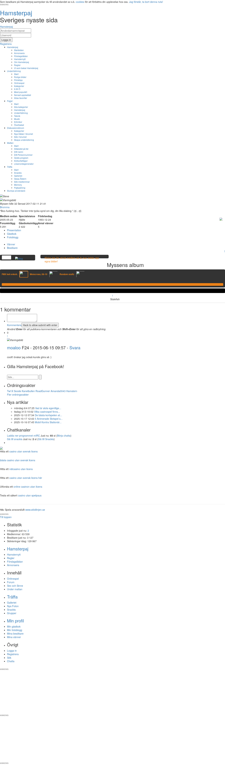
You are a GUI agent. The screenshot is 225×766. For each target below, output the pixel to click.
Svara (74, 347)
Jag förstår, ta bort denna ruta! (146, 2)
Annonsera (19, 53)
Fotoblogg (12, 237)
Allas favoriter (20, 97)
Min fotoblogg (14, 630)
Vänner (11, 244)
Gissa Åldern (20, 178)
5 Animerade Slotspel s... (49, 418)
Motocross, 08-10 (38, 274)
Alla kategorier (21, 106)
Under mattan (14, 589)
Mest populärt (20, 91)
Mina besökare (15, 633)
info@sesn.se (144, 666)
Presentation (14, 230)
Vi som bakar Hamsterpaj (26, 68)
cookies (80, 2)
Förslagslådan (21, 56)
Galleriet (18, 175)
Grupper (11, 613)
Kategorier (19, 85)
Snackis (18, 172)
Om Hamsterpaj (21, 62)
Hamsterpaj (12, 47)
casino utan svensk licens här (25, 478)
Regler (17, 65)
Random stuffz (67, 274)
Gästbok (11, 233)
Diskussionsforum (15, 127)
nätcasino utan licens (21, 469)
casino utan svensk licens (23, 451)
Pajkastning (19, 187)
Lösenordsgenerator (24, 163)
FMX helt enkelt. (10, 274)
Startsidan (19, 50)
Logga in (12, 650)
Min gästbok (14, 626)
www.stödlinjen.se (35, 509)
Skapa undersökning (24, 139)
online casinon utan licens (28, 486)
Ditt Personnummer (23, 154)
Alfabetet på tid (21, 148)
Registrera (13, 654)
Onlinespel (19, 82)
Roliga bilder (20, 76)
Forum (10, 582)
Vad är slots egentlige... (48, 408)
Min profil (15, 620)
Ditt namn (18, 151)
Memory (18, 184)
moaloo (14, 347)
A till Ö (17, 88)
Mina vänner (14, 637)
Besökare (12, 248)
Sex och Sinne (15, 585)
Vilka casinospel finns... (47, 411)
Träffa (9, 166)
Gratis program (21, 157)
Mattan (10, 142)
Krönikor (18, 121)
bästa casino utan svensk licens (17, 460)
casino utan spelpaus (29, 495)
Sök (9, 657)
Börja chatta (63, 435)
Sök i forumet (20, 136)
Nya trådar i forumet (23, 133)
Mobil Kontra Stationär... (48, 422)
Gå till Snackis (46, 439)
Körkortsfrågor (21, 160)
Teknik (17, 115)
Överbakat (19, 124)
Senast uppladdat (22, 94)
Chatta (10, 661)
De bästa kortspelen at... (48, 415)
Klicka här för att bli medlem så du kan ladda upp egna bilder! (72, 259)
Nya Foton (13, 606)
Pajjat (9, 100)
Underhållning (14, 71)
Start (16, 73)
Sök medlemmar (22, 181)
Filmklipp (18, 79)
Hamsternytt (19, 59)
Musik (17, 118)
